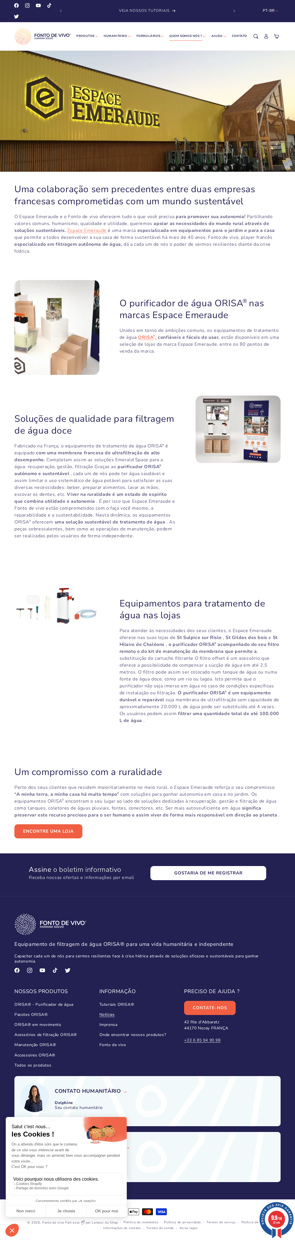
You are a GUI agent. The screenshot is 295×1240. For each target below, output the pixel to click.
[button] (256, 36)
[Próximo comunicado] (234, 10)
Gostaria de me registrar (208, 873)
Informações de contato (122, 1228)
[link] (88, 1091)
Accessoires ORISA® (34, 1055)
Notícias (107, 1014)
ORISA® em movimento (37, 1024)
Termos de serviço (221, 1222)
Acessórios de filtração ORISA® (45, 1034)
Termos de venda (160, 1228)
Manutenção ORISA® (35, 1045)
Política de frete (254, 1222)
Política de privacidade (182, 1222)
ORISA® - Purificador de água (43, 1004)
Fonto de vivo (112, 1045)
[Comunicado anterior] (60, 10)
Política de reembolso (141, 1222)
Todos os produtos (32, 1065)
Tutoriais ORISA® (116, 1004)
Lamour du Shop (105, 1222)
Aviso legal (188, 1228)
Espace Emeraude (87, 230)
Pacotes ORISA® (31, 1014)
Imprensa (108, 1024)
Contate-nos (210, 1008)
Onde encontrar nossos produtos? (132, 1034)
